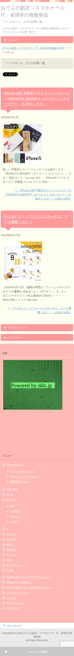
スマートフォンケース (22, 471)
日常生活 (11, 549)
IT (7, 529)
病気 (8, 560)
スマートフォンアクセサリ (24, 476)
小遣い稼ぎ (12, 489)
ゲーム (9, 494)
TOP (33, 48)
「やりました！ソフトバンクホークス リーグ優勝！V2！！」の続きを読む (40, 310)
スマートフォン (14, 464)
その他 (9, 570)
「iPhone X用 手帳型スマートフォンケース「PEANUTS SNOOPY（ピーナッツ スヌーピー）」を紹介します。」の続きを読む (37, 194)
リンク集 (11, 597)
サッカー (15, 516)
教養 (8, 544)
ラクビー (15, 521)
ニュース (11, 539)
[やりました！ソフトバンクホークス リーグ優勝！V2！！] (22, 279)
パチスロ (11, 534)
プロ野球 (15, 511)
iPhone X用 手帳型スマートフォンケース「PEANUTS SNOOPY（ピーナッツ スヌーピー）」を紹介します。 (37, 98)
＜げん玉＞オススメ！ (18, 592)
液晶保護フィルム (19, 481)
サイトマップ (13, 608)
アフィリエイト (14, 565)
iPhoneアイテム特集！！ (19, 582)
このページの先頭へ (38, 651)
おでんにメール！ (15, 603)
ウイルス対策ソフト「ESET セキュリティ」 (29, 587)
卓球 (12, 506)
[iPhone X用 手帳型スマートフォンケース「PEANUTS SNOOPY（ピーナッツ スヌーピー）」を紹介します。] (22, 161)
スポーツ (11, 499)
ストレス (11, 554)
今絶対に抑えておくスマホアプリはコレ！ (28, 577)
